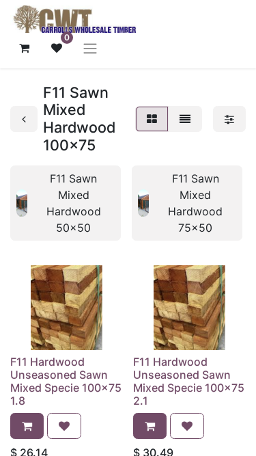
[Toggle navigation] (90, 48)
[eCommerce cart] (24, 48)
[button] (27, 426)
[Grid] (152, 119)
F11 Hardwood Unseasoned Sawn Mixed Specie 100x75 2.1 (188, 381)
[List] (185, 119)
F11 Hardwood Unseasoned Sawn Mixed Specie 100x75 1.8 (66, 381)
